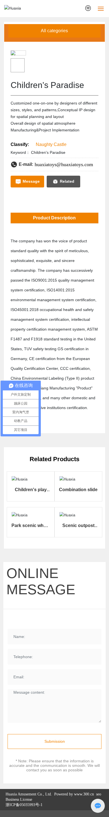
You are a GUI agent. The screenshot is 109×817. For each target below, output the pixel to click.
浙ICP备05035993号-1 (24, 805)
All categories (54, 30)
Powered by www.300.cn (73, 794)
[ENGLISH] (88, 8)
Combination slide (78, 489)
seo (98, 794)
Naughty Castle (51, 144)
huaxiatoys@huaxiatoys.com (64, 164)
